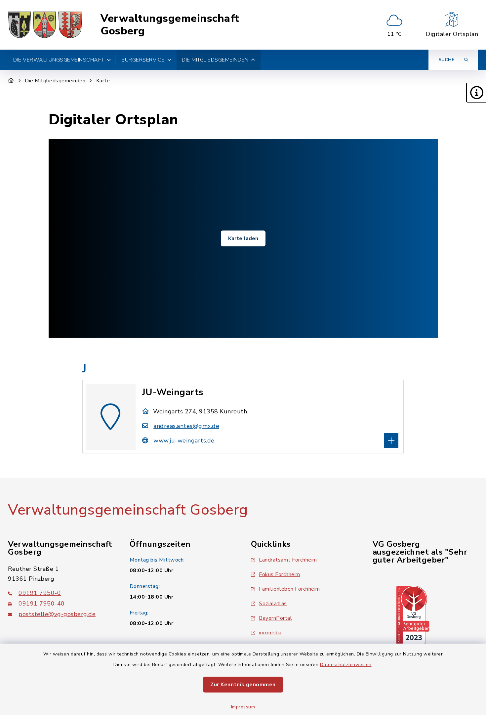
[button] (476, 93)
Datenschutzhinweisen (346, 664)
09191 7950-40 (42, 604)
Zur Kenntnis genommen (243, 684)
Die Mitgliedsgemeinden (55, 80)
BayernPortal (275, 618)
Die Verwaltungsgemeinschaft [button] (58, 59)
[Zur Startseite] (11, 81)
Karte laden (243, 238)
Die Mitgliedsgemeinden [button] (215, 59)
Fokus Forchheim (279, 574)
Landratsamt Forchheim (288, 560)
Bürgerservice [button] (143, 59)
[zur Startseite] (45, 24)
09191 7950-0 (40, 593)
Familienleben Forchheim (289, 589)
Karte (103, 80)
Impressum (243, 707)
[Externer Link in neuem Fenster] (412, 615)
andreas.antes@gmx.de (186, 426)
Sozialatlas (273, 603)
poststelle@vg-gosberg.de (57, 614)
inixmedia (270, 632)
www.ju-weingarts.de (184, 440)
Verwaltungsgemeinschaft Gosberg (170, 25)
